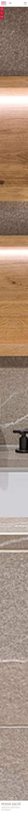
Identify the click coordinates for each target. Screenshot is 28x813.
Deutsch (25, 2)
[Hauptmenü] (10, 3)
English (25, 4)
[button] (12, 797)
